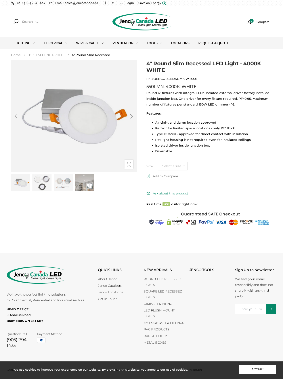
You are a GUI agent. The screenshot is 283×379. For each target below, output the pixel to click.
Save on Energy (150, 3)
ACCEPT (257, 369)
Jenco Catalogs (110, 286)
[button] (131, 116)
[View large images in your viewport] (128, 164)
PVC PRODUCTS (156, 329)
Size (149, 166)
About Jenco (107, 279)
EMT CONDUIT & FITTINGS (164, 323)
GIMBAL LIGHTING (158, 304)
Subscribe (271, 309)
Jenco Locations (110, 292)
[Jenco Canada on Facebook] (105, 3)
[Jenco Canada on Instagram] (112, 3)
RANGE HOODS (156, 336)
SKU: (150, 79)
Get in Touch (107, 299)
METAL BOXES (155, 343)
